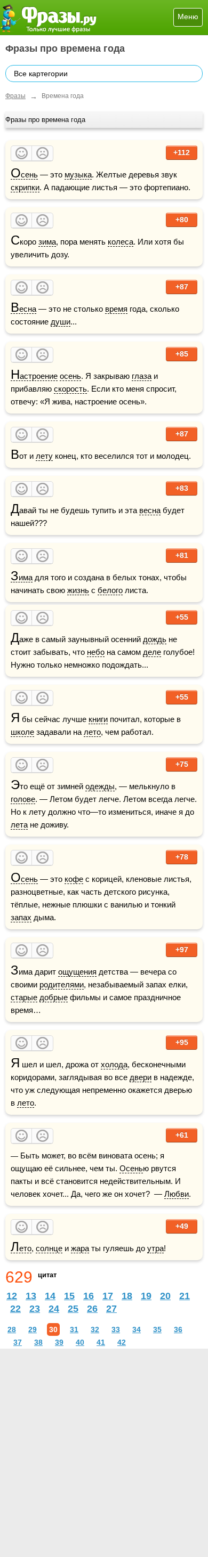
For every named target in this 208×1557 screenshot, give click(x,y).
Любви (176, 1193)
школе (22, 731)
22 (15, 1308)
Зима (22, 577)
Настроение (34, 376)
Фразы (15, 96)
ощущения (77, 971)
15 (69, 1296)
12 (11, 1296)
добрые (53, 997)
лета (19, 824)
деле (152, 651)
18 (127, 1296)
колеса (120, 241)
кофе (74, 878)
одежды (100, 786)
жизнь (78, 590)
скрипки (25, 187)
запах (21, 917)
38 (38, 1342)
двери (140, 1077)
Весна (23, 309)
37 (17, 1342)
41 (101, 1342)
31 (74, 1329)
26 (92, 1308)
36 (178, 1329)
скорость (70, 388)
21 (184, 1296)
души (60, 321)
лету (44, 455)
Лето (21, 1248)
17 (107, 1296)
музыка (78, 174)
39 (59, 1342)
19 (146, 1296)
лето (92, 731)
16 (88, 1296)
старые (24, 997)
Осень (24, 175)
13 (31, 1296)
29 (32, 1329)
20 (165, 1296)
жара (80, 1248)
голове (23, 799)
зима (47, 241)
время (116, 308)
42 (121, 1342)
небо (96, 651)
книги (98, 719)
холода (114, 1064)
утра (155, 1248)
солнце (49, 1248)
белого (110, 590)
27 (111, 1308)
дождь (154, 639)
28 (11, 1329)
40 (80, 1342)
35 (157, 1329)
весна (150, 510)
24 (54, 1308)
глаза (141, 375)
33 (115, 1329)
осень (70, 375)
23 (34, 1308)
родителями (61, 984)
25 (73, 1308)
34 (136, 1329)
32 (95, 1329)
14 (50, 1296)
